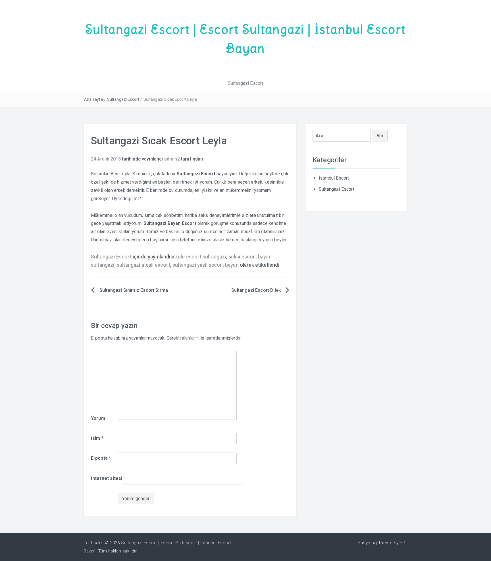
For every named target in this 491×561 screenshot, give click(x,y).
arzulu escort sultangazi (198, 257)
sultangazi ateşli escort (143, 265)
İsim (97, 438)
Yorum (98, 418)
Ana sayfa (93, 99)
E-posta (101, 458)
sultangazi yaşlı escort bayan (205, 265)
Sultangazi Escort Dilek (256, 290)
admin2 (172, 159)
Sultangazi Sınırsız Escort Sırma (133, 290)
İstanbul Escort (334, 178)
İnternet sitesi (106, 478)
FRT (403, 542)
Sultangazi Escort (245, 83)
